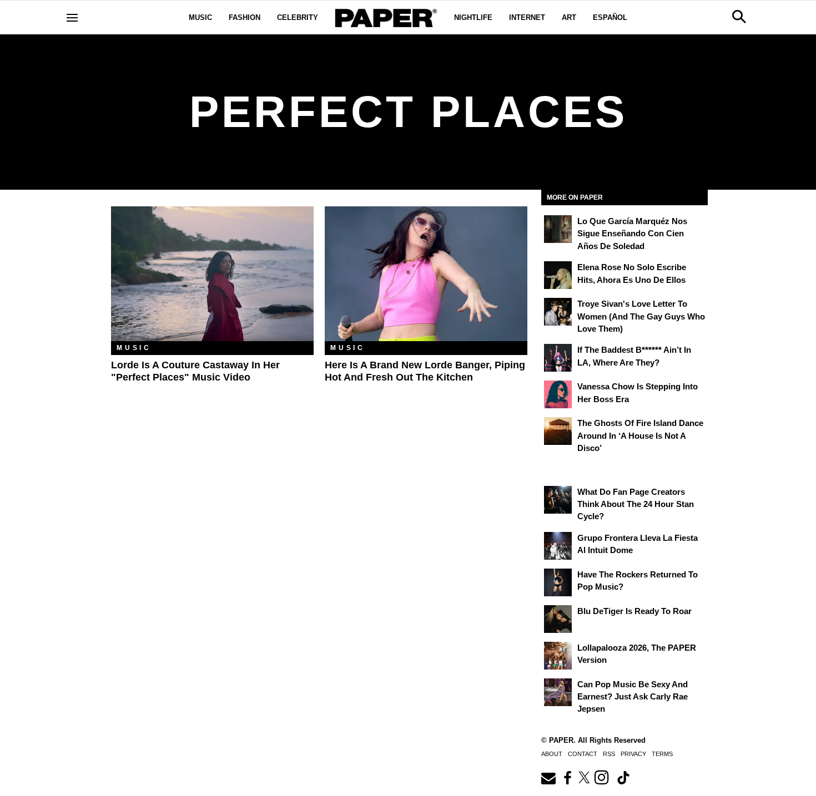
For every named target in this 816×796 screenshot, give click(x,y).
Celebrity (297, 17)
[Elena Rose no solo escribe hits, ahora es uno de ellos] (558, 275)
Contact (582, 754)
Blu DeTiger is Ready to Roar (634, 611)
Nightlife (473, 17)
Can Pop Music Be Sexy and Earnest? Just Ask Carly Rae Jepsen (632, 697)
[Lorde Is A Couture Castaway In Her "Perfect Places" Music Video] (212, 273)
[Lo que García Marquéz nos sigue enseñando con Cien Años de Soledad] (558, 229)
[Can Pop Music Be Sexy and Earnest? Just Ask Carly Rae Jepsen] (558, 692)
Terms (662, 754)
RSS (609, 754)
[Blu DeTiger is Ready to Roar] (558, 619)
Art (569, 17)
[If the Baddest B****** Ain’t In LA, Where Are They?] (558, 358)
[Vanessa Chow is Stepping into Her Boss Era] (558, 394)
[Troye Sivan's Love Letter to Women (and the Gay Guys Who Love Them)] (558, 312)
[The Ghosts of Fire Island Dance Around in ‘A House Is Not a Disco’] (558, 431)
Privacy (633, 754)
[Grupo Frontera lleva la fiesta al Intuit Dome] (558, 546)
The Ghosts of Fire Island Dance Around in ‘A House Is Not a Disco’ (640, 435)
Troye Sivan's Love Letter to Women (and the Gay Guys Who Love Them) (641, 316)
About (551, 754)
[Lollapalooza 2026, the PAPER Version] (558, 656)
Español (610, 17)
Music (200, 17)
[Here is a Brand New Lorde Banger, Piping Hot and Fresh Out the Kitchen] (426, 273)
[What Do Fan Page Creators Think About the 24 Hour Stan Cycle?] (558, 500)
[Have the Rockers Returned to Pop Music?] (558, 582)
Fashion (244, 17)
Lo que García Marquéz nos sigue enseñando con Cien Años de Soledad (632, 233)
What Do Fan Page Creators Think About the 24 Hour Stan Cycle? (635, 504)
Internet (527, 17)
